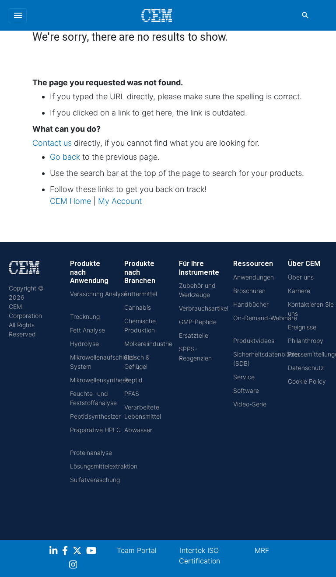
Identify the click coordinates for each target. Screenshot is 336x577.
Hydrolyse (84, 343)
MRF (262, 550)
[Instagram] (74, 565)
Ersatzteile (193, 335)
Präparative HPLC (95, 430)
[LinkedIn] (54, 551)
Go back (65, 156)
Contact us (52, 142)
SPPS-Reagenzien (195, 353)
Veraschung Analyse (98, 293)
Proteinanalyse (91, 452)
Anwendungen (253, 277)
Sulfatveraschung (95, 479)
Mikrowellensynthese (99, 380)
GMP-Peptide (198, 321)
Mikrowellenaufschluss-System (103, 361)
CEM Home (70, 201)
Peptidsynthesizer (95, 416)
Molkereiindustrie (148, 343)
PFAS (131, 393)
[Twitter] (78, 551)
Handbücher (251, 304)
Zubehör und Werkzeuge (197, 290)
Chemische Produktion (140, 325)
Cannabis (137, 307)
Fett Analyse (87, 330)
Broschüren (249, 290)
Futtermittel (140, 293)
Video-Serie (249, 404)
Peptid (133, 380)
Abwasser (138, 430)
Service (244, 377)
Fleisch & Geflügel (137, 361)
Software (246, 390)
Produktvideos (253, 340)
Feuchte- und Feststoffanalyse (93, 398)
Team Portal (137, 550)
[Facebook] (67, 551)
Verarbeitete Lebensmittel (142, 411)
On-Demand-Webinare (265, 318)
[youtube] (92, 551)
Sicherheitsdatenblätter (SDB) (266, 358)
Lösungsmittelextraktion (103, 466)
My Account (120, 201)
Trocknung (85, 316)
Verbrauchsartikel (203, 308)
